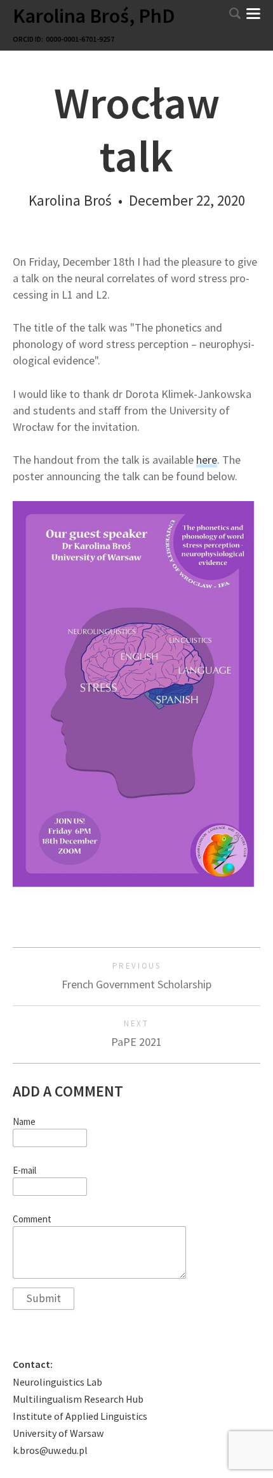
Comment (32, 1219)
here (206, 459)
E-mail (24, 1170)
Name (24, 1121)
